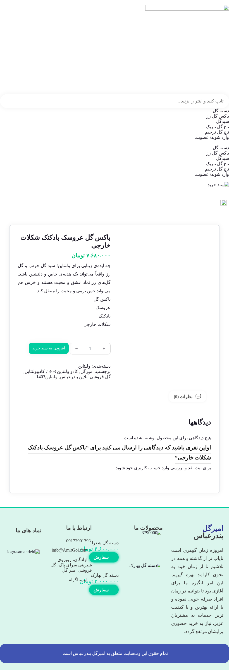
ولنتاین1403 (47, 376)
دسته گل (221, 110)
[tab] (187, 396)
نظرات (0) (183, 396)
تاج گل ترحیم (217, 132)
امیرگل (87, 371)
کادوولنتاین (35, 371)
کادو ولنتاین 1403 (62, 371)
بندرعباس (208, 532)
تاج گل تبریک (217, 126)
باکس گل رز (217, 116)
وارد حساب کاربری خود (147, 467)
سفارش (102, 557)
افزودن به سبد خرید (48, 348)
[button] (114, 142)
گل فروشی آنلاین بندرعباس (85, 376)
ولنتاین (84, 366)
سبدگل (222, 121)
